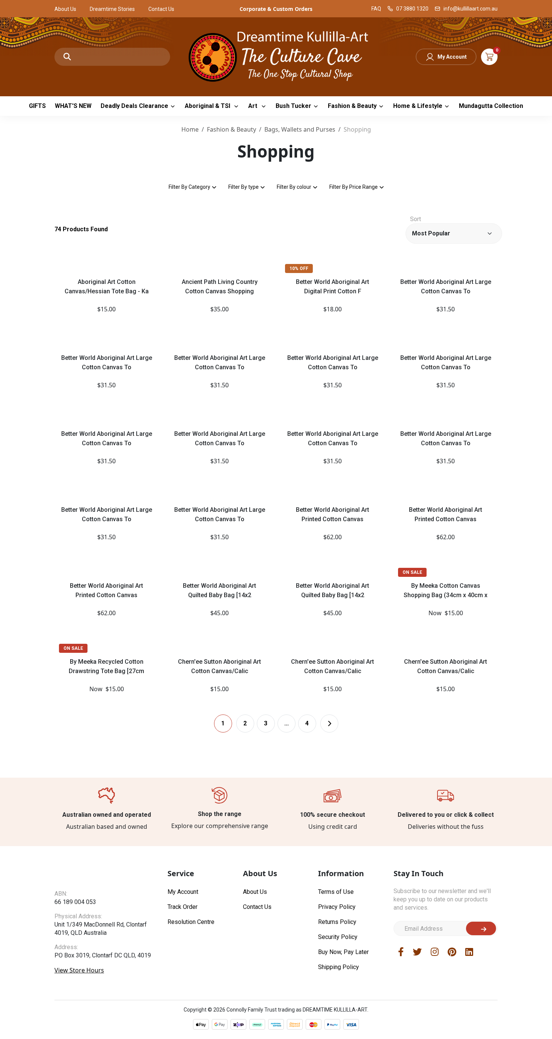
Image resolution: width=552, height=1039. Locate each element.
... (286, 723)
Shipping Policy (338, 967)
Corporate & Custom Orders (276, 8)
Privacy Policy (337, 906)
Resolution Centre (190, 921)
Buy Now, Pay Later (343, 952)
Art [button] (253, 105)
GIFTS (37, 105)
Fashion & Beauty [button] (352, 105)
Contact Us (161, 9)
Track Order (182, 906)
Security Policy (337, 936)
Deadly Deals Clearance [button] (134, 105)
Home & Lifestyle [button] (417, 105)
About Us (65, 9)
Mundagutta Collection (491, 105)
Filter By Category (189, 187)
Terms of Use (336, 891)
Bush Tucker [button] (293, 105)
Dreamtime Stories (112, 9)
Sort (415, 219)
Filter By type (243, 187)
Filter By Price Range (353, 187)
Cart (489, 57)
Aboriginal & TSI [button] (208, 105)
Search (67, 57)
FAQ (376, 9)
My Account (452, 57)
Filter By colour (294, 187)
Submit (481, 928)
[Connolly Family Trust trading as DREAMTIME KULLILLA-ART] (276, 56)
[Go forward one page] (329, 723)
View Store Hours (79, 970)
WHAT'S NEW (73, 105)
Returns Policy (337, 921)
